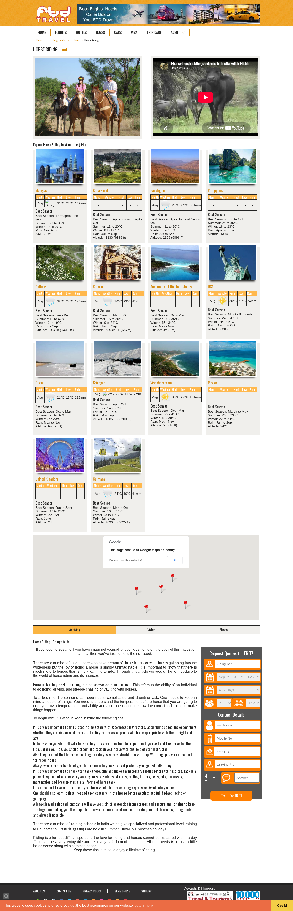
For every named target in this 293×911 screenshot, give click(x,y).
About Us (39, 891)
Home (42, 32)
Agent (175, 32)
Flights (61, 32)
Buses (100, 32)
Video (151, 630)
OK (175, 560)
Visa (134, 32)
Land (63, 49)
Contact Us (64, 891)
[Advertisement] (146, 868)
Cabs (118, 32)
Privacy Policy (92, 891)
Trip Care (154, 32)
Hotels (81, 32)
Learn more (143, 905)
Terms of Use (121, 891)
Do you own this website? (126, 560)
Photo (223, 630)
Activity (74, 630)
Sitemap (146, 891)
